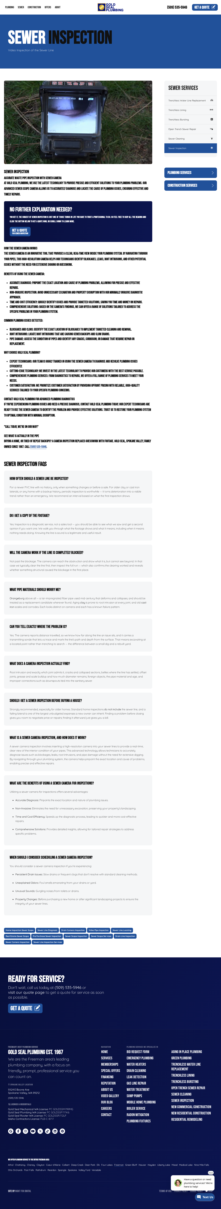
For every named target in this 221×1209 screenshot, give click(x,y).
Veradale (96, 1170)
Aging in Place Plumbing (186, 1051)
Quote (202, 7)
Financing (107, 1077)
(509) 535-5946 (177, 7)
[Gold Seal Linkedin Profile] (55, 1131)
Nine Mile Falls (201, 1164)
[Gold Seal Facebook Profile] (18, 1131)
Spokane (72, 1170)
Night (18, 1191)
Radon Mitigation (138, 1115)
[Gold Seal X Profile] (40, 1131)
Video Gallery (110, 1096)
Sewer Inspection (177, 148)
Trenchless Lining (177, 110)
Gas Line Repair (136, 1083)
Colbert (66, 1164)
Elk (98, 1164)
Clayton (40, 1164)
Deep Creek (77, 1164)
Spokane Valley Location (21, 1084)
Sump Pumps (134, 1096)
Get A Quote (20, 231)
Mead (174, 1164)
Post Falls (29, 1170)
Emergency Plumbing (140, 1058)
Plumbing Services (179, 172)
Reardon (52, 1170)
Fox (22, 1191)
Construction (34, 7)
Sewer (21, 7)
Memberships (109, 1064)
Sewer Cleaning (176, 138)
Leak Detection (136, 1077)
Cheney (31, 1164)
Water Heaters (136, 1064)
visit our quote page (26, 992)
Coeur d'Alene (53, 1164)
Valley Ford (84, 1170)
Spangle (62, 1170)
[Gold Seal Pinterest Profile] (62, 1131)
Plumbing (9, 7)
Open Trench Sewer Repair (182, 129)
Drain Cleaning (136, 1070)
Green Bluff (131, 1164)
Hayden (152, 1164)
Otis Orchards (15, 1170)
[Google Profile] (10, 1131)
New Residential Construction (191, 1113)
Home (104, 1051)
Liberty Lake (163, 1164)
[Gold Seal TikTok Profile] (47, 1131)
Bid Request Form (138, 1051)
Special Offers (110, 1070)
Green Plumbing (181, 1058)
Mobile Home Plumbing (141, 1102)
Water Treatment (138, 1089)
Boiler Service (136, 1108)
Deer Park (90, 1164)
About (58, 7)
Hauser (142, 1164)
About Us (107, 1089)
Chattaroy (20, 1164)
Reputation (108, 1083)
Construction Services (182, 185)
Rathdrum (41, 1170)
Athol (10, 1164)
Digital (28, 1191)
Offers (48, 7)
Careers (106, 1108)
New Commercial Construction (191, 1107)
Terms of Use (165, 1191)
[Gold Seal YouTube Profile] (33, 1131)
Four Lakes (107, 1164)
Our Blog (107, 1102)
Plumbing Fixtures (139, 1121)
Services (106, 1058)
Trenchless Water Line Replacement (187, 100)
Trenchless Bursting (178, 119)
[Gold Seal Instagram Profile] (25, 1131)
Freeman (119, 1164)
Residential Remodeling (186, 1119)
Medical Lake (186, 1164)
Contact (106, 1115)
